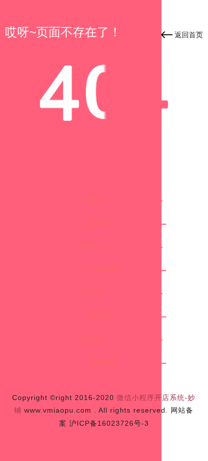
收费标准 (102, 270)
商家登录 (91, 339)
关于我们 (102, 316)
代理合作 (91, 293)
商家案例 (91, 246)
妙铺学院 (102, 223)
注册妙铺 (102, 362)
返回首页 (189, 35)
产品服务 (91, 200)
